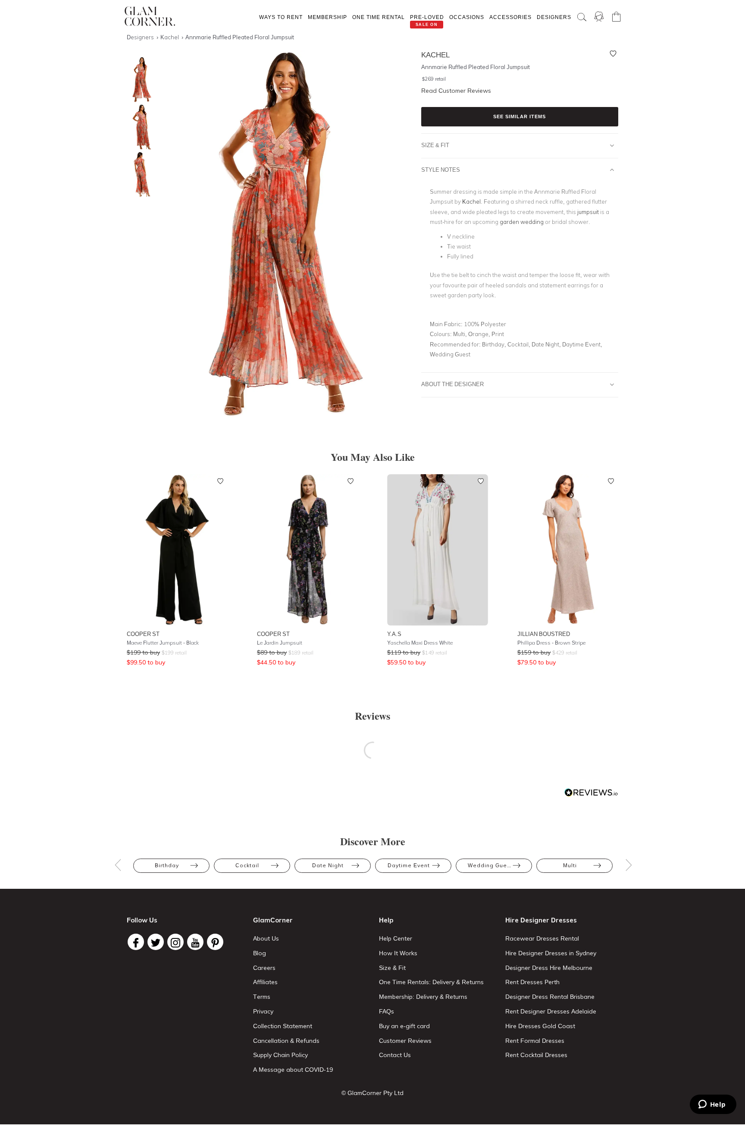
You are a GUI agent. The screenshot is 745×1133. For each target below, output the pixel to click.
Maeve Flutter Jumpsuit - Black (163, 642)
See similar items (519, 116)
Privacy (263, 1011)
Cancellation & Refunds (286, 1041)
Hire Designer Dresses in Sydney (550, 953)
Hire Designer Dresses (541, 920)
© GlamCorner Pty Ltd (372, 1093)
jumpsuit (588, 211)
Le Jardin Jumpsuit (279, 642)
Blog (259, 953)
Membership (327, 17)
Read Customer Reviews (456, 90)
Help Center (395, 938)
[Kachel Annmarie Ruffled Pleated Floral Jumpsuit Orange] (140, 127)
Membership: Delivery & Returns (423, 997)
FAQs (386, 1011)
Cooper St (143, 633)
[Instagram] (175, 942)
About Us (266, 938)
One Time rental (378, 17)
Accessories (510, 17)
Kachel (471, 201)
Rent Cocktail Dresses (536, 1055)
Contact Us (395, 1055)
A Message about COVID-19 (293, 1069)
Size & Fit (435, 145)
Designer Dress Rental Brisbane (550, 997)
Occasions (466, 17)
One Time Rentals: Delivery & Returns (431, 982)
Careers (264, 968)
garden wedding (522, 221)
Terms (261, 997)
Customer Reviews (405, 1041)
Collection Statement (282, 1026)
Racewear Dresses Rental (542, 938)
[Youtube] (195, 942)
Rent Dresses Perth (532, 982)
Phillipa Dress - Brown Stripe (551, 642)
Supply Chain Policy (280, 1055)
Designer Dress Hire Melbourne (548, 968)
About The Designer (452, 384)
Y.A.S (394, 633)
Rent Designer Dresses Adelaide (550, 1011)
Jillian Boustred (543, 633)
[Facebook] (136, 942)
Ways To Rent (281, 17)
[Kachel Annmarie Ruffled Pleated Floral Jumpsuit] (140, 174)
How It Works (398, 953)
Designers (554, 17)
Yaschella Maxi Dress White (420, 642)
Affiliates (265, 982)
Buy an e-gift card (404, 1026)
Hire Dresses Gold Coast (540, 1026)
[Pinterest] (215, 942)
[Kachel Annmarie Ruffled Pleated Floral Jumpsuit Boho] (140, 79)
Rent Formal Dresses (534, 1041)
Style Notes (440, 169)
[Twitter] (155, 942)
